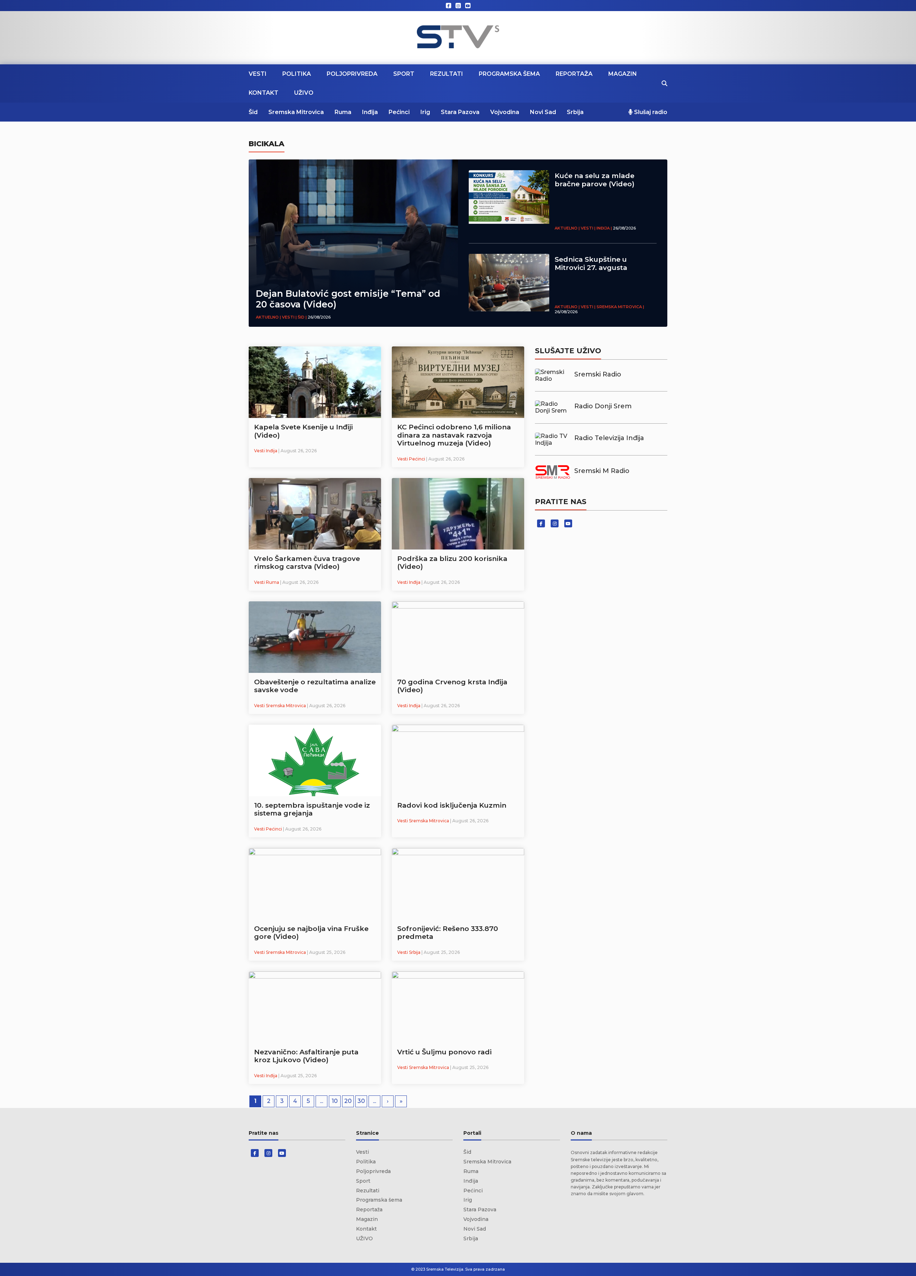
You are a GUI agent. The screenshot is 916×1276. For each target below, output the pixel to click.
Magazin (622, 73)
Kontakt (263, 92)
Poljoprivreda (352, 73)
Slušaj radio (650, 112)
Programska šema (509, 73)
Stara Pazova (460, 112)
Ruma (343, 112)
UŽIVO (303, 92)
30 (361, 1101)
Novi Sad (543, 112)
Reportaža (574, 73)
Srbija (575, 112)
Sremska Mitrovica (296, 112)
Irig (425, 112)
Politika (296, 73)
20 (348, 1101)
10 (335, 1101)
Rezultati (446, 73)
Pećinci (399, 112)
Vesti (258, 73)
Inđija (370, 112)
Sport (403, 73)
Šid (253, 112)
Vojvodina (504, 112)
